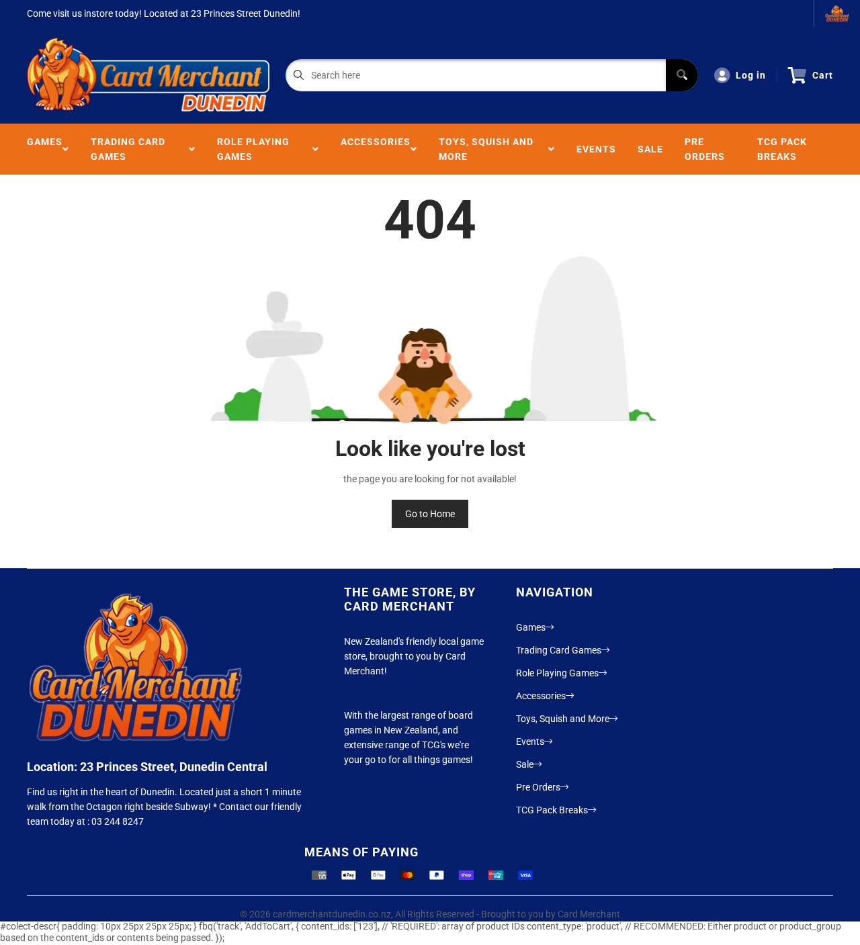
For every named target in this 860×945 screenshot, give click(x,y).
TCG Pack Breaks (782, 149)
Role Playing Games (253, 149)
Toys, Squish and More (486, 149)
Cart (822, 75)
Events (596, 149)
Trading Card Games (128, 149)
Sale (650, 149)
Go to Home (430, 513)
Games (44, 149)
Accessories (376, 149)
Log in (751, 75)
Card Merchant (589, 914)
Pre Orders (705, 149)
